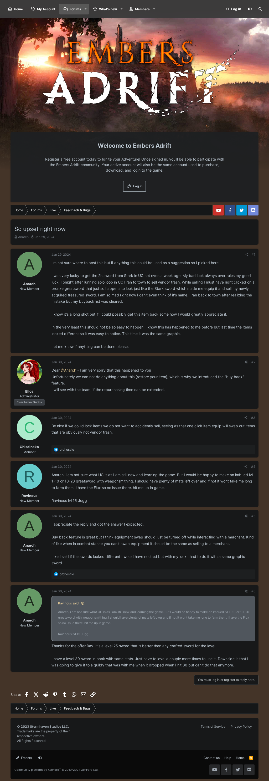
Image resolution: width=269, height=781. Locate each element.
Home (18, 9)
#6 (253, 591)
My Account (46, 9)
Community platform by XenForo (56, 770)
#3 (253, 418)
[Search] (260, 9)
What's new (108, 9)
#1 (253, 254)
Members (142, 9)
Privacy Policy (241, 726)
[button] (85, 9)
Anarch (23, 237)
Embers (26, 758)
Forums (75, 9)
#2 (253, 362)
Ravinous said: (68, 603)
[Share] (246, 254)
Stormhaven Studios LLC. (49, 726)
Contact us (212, 758)
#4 (253, 467)
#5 (253, 516)
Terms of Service (213, 726)
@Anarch (68, 370)
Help (227, 758)
